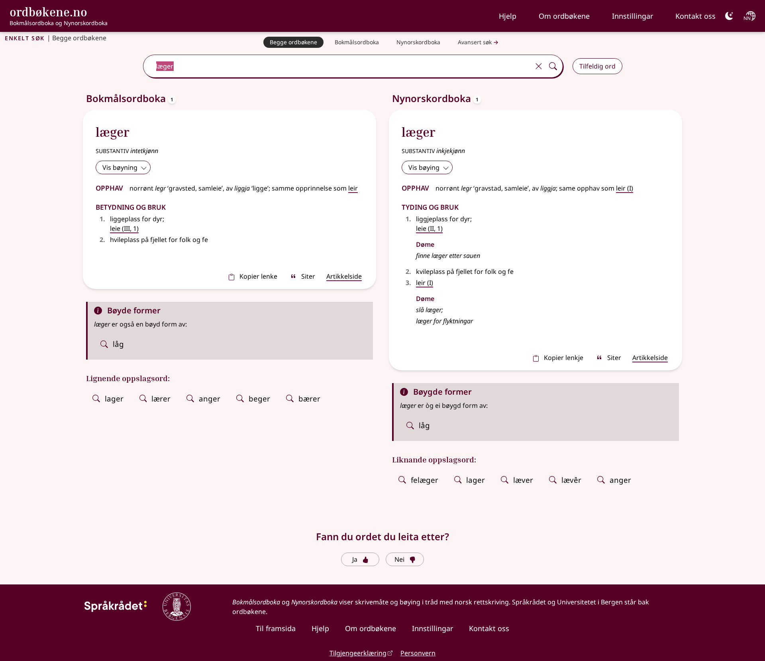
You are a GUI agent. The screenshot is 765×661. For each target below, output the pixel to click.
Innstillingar (632, 16)
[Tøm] (539, 66)
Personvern (417, 653)
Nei (399, 559)
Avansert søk (475, 42)
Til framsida (276, 628)
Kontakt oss (695, 16)
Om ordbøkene (564, 16)
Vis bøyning (119, 167)
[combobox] (337, 66)
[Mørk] (729, 16)
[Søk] (553, 66)
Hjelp (507, 16)
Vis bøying (423, 167)
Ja (354, 559)
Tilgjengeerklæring (358, 653)
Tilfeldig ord (597, 66)
